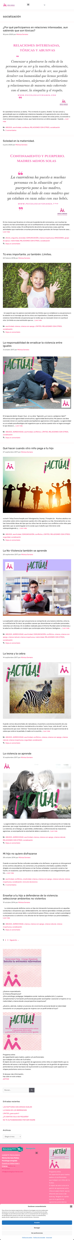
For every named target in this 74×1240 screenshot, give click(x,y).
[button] (71, 1206)
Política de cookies (27, 1237)
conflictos (37, 432)
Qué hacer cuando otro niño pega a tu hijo (28, 448)
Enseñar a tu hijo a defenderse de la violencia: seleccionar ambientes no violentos (30, 897)
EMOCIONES (59, 238)
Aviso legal (49, 1237)
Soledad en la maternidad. (18, 140)
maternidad (15, 241)
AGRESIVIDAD (18, 432)
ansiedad (22, 238)
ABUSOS (8, 127)
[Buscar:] (16, 1090)
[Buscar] (31, 1090)
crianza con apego (27, 326)
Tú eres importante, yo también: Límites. (27, 254)
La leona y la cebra (14, 653)
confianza (25, 127)
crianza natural (13, 637)
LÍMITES (38, 326)
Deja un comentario (12, 244)
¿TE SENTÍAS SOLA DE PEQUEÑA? (16, 1117)
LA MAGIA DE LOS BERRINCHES (15, 1110)
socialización (55, 127)
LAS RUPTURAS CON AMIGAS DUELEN (17, 1107)
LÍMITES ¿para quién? (11, 1113)
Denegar (37, 1228)
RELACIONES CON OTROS (39, 127)
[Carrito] (44, 5)
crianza (17, 326)
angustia (14, 238)
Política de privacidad (39, 1237)
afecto (8, 238)
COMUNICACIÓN (32, 238)
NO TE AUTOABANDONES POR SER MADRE (19, 1120)
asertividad (17, 127)
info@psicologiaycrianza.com (12, 1172)
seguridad (6, 537)
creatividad (27, 879)
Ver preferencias (37, 1233)
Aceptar (37, 1222)
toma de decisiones (30, 882)
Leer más (6, 232)
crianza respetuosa (46, 238)
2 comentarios (10, 130)
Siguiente (14, 940)
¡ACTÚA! (6, 1079)
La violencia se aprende (17, 753)
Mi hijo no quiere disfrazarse (20, 853)
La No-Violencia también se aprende (25, 550)
